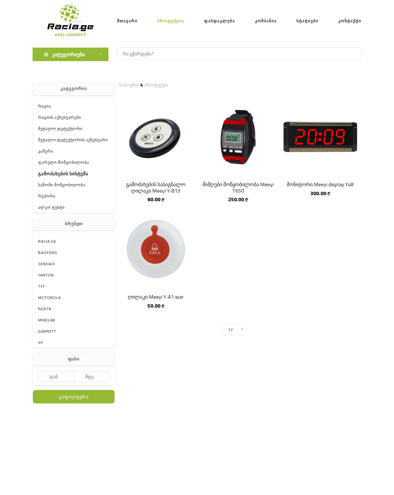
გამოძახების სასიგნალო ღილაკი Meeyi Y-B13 (155, 187)
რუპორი (46, 196)
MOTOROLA (49, 297)
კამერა (45, 151)
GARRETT (47, 331)
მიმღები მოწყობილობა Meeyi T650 (238, 187)
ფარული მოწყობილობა (63, 162)
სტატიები (307, 21)
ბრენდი (74, 223)
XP (40, 342)
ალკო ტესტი (51, 207)
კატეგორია (74, 88)
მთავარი (127, 21)
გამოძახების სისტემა (63, 173)
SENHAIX (46, 264)
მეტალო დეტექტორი (60, 128)
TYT (41, 286)
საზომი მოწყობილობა (61, 185)
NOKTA (44, 309)
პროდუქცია (170, 21)
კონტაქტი (349, 21)
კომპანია (266, 21)
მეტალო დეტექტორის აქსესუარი (73, 140)
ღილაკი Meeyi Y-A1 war (156, 297)
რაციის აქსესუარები (59, 117)
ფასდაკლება (219, 21)
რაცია (44, 106)
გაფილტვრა (74, 396)
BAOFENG (47, 252)
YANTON (46, 275)
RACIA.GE (47, 241)
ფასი (74, 359)
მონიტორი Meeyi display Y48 (320, 184)
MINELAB (46, 320)
